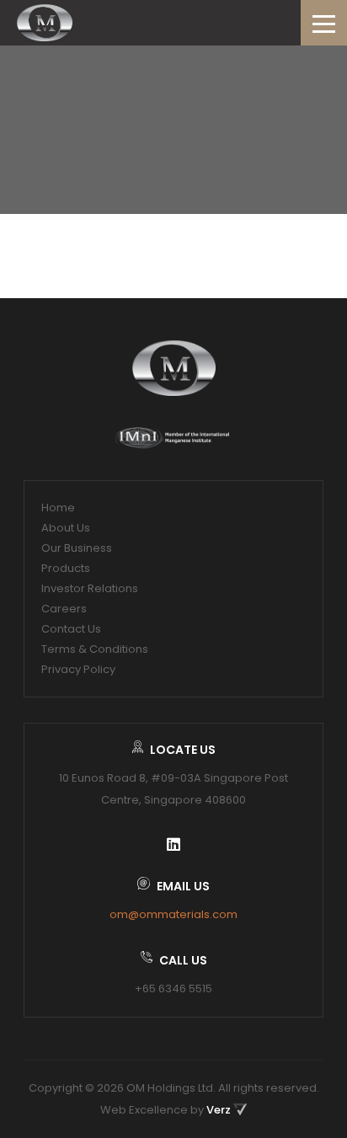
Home (58, 508)
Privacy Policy (78, 669)
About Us (65, 528)
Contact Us (71, 629)
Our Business (76, 548)
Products (65, 568)
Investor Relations (89, 588)
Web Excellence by (165, 1110)
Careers (64, 609)
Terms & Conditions (94, 649)
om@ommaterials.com (173, 914)
